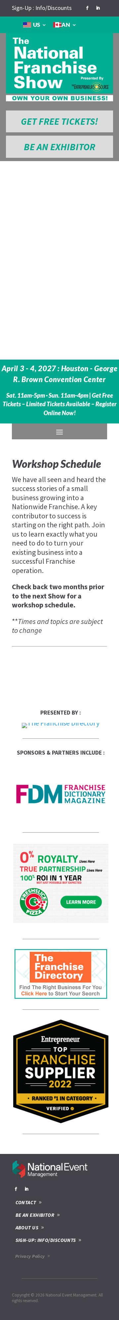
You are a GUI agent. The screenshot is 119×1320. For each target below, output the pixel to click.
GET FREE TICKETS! (59, 121)
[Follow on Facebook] (87, 8)
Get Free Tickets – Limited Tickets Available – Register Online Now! (60, 404)
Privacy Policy (30, 1256)
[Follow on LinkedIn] (98, 8)
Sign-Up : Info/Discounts (42, 8)
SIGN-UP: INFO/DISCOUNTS (46, 1240)
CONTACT (26, 1202)
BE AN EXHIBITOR (59, 147)
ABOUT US (27, 1227)
